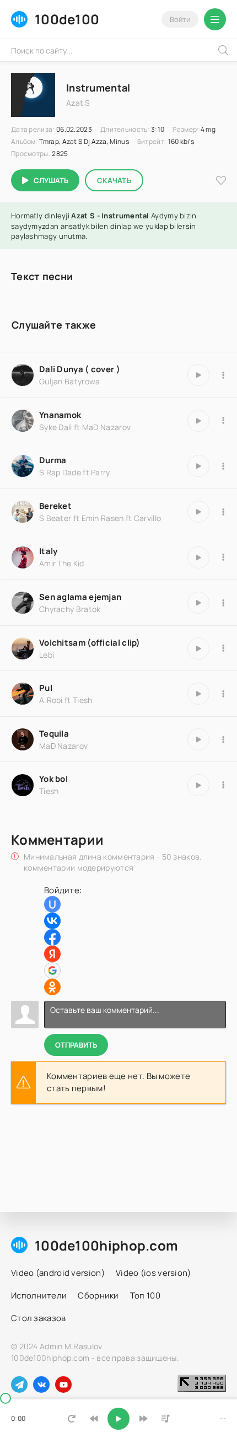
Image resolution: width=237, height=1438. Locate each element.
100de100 (67, 19)
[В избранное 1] (221, 180)
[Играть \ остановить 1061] (198, 648)
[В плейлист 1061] (223, 648)
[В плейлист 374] (223, 693)
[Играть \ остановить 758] (198, 466)
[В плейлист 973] (223, 511)
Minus (119, 141)
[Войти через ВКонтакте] (52, 921)
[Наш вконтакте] (41, 1384)
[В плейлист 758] (223, 466)
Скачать (114, 180)
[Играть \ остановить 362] (198, 785)
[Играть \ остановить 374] (198, 694)
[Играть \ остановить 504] (198, 421)
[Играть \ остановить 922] (198, 603)
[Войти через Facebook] (52, 937)
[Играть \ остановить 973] (198, 512)
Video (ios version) (153, 1273)
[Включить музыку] (118, 1419)
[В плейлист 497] (223, 739)
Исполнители (39, 1295)
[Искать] (223, 50)
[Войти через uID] (52, 904)
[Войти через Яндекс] (52, 954)
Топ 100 (145, 1295)
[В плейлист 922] (223, 602)
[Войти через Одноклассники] (52, 987)
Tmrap (49, 141)
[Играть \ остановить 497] (198, 739)
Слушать (51, 180)
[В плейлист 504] (223, 420)
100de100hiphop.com (106, 1245)
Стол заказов (38, 1318)
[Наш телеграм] (19, 1384)
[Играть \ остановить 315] (198, 375)
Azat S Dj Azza (84, 141)
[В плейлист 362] (223, 785)
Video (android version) (58, 1273)
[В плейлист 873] (223, 557)
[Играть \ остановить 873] (198, 557)
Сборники (98, 1295)
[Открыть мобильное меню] (215, 19)
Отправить (76, 1045)
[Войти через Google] (52, 970)
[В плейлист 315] (223, 375)
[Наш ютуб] (63, 1384)
